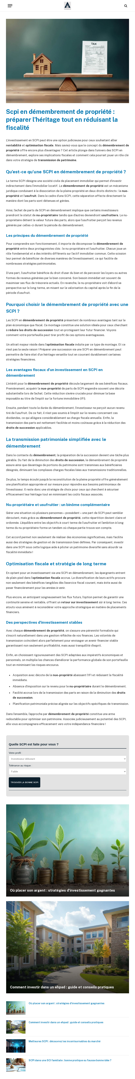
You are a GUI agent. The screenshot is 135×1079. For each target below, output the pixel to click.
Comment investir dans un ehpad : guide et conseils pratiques (62, 987)
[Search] (125, 6)
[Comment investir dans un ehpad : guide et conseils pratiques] (67, 947)
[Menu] (10, 6)
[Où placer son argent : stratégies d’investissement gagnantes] (67, 850)
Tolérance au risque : (20, 765)
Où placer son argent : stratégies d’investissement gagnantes (62, 890)
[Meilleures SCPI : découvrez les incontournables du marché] (15, 1046)
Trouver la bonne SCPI (24, 782)
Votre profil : (15, 752)
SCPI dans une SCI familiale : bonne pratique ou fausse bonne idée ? (70, 1060)
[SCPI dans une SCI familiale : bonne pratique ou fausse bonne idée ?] (15, 1065)
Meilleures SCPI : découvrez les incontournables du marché (64, 1041)
